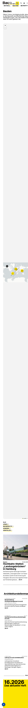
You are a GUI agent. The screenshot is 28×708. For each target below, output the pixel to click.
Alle (4, 522)
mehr (20, 579)
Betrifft (24, 5)
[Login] (24, 3)
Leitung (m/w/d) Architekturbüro (14, 657)
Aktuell (7, 5)
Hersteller (7, 530)
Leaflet (24, 518)
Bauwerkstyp (7, 526)
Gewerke (6, 528)
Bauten (16, 5)
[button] (16, 269)
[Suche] (21, 3)
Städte (5, 524)
